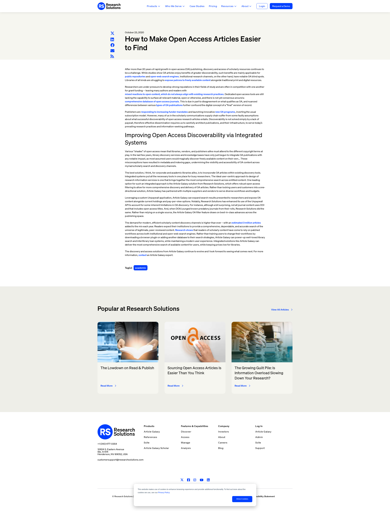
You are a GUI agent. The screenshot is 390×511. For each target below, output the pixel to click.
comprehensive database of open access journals (152, 101)
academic (140, 267)
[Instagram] (194, 480)
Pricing (213, 6)
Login (262, 6)
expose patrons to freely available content (188, 80)
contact (142, 255)
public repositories (135, 76)
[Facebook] (112, 45)
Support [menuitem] (260, 448)
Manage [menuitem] (185, 442)
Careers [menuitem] (222, 442)
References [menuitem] (150, 437)
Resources (227, 6)
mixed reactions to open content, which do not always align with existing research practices (174, 94)
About (245, 6)
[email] (112, 51)
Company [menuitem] (223, 426)
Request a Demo (281, 6)
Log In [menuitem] (258, 426)
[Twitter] (112, 33)
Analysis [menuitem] (186, 448)
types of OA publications (169, 105)
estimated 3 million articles (246, 222)
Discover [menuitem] (186, 431)
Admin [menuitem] (259, 437)
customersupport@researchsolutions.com (121, 459)
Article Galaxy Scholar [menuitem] (156, 448)
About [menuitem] (221, 437)
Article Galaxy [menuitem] (152, 431)
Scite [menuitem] (147, 442)
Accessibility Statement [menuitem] (263, 496)
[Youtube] (202, 480)
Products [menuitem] (149, 426)
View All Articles (280, 309)
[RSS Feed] (112, 56)
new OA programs (225, 111)
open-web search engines (164, 76)
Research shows (184, 230)
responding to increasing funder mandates (164, 111)
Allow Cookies (242, 499)
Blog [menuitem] (220, 448)
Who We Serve (173, 6)
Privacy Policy (164, 492)
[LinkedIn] (112, 39)
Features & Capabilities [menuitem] (194, 426)
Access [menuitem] (185, 437)
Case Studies (197, 6)
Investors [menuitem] (223, 431)
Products (152, 6)
